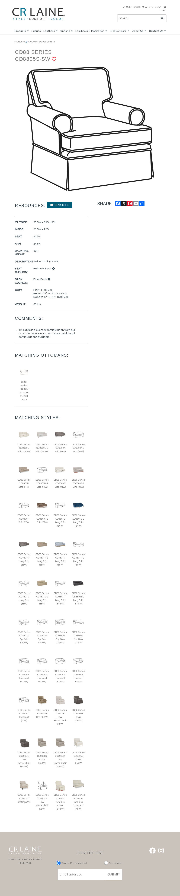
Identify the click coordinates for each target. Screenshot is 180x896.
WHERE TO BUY (154, 7)
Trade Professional (74, 863)
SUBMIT (114, 874)
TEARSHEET (61, 204)
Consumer (115, 863)
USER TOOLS (132, 7)
